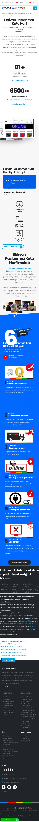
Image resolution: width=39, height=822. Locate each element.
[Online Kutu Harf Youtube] (9, 787)
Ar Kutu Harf (26, 738)
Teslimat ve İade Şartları (10, 742)
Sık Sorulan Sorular (8, 701)
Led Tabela (25, 721)
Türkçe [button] (33, 3)
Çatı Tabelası (26, 701)
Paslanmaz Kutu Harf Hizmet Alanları (13, 650)
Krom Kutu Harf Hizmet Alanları (11, 647)
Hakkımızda (6, 710)
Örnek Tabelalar (18, 81)
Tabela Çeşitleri (26, 693)
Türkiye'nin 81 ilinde (19, 73)
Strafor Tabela (26, 725)
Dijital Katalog (26, 732)
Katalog (21, 3)
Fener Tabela (26, 728)
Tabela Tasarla (18, 104)
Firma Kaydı (6, 736)
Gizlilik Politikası (7, 738)
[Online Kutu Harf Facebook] (4, 787)
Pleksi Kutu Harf (27, 712)
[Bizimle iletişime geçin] (17, 820)
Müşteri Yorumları (8, 708)
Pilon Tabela (26, 706)
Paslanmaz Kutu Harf (28, 710)
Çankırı (5, 16)
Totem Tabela (26, 703)
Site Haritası (6, 745)
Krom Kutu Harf (27, 708)
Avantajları (6, 699)
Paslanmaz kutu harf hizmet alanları (20, 13)
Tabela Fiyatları (7, 703)
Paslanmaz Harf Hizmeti (10, 751)
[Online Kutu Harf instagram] (15, 787)
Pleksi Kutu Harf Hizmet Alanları (11, 653)
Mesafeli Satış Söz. (8, 740)
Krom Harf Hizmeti (8, 749)
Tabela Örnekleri (8, 706)
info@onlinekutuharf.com (12, 782)
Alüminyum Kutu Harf (29, 714)
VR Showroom (26, 740)
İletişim (5, 714)
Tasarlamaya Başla (19, 562)
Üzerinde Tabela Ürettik (19, 97)
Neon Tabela (26, 723)
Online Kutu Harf (7, 693)
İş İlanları (5, 747)
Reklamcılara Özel (8, 712)
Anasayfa (4, 13)
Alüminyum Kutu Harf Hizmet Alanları (13, 656)
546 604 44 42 (8, 3)
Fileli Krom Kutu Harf (28, 717)
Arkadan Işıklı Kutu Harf (29, 719)
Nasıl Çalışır (6, 697)
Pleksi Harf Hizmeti (8, 753)
